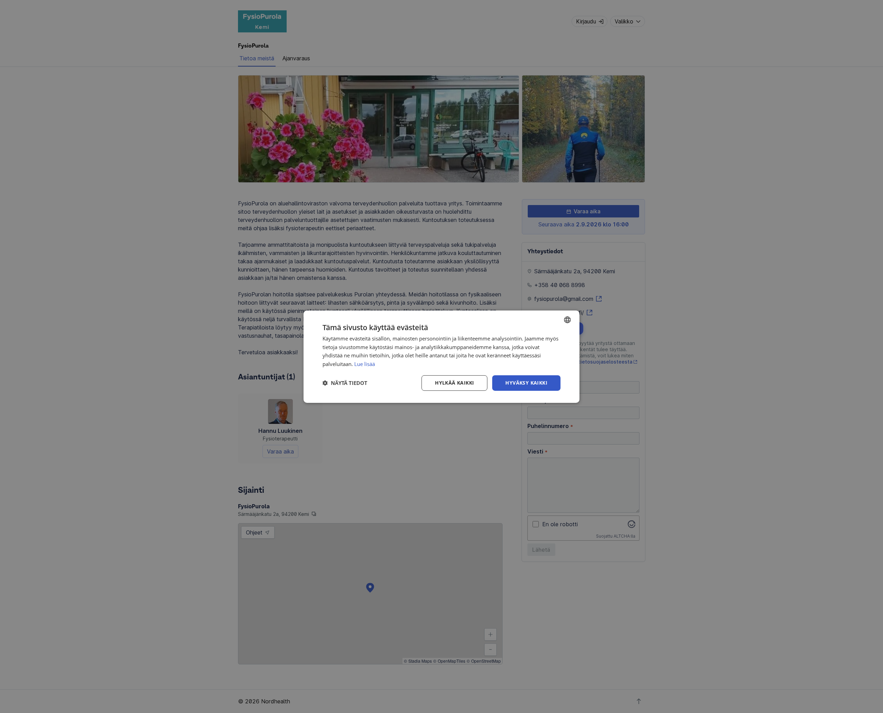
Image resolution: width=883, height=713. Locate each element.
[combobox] (567, 319)
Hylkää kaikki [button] (454, 382)
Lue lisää (364, 363)
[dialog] (441, 356)
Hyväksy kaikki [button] (526, 382)
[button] (345, 383)
